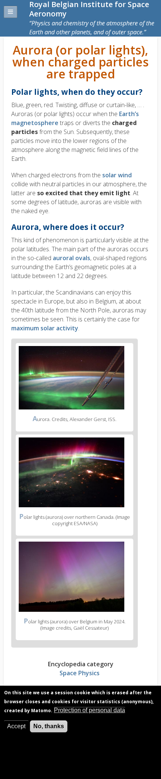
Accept (16, 726)
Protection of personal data (89, 710)
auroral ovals (71, 258)
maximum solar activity (44, 328)
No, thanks (48, 726)
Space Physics (80, 673)
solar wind (117, 175)
